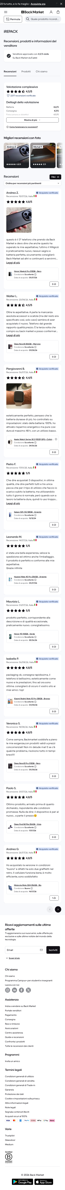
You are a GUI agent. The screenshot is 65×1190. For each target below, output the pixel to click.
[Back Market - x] (28, 990)
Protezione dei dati (14, 1094)
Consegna (10, 1019)
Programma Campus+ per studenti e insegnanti (28, 980)
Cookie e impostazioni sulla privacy (22, 1098)
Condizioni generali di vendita (19, 1080)
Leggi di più (13, 262)
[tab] (10, 71)
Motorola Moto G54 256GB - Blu (27, 885)
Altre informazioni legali (16, 1103)
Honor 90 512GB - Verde (24, 634)
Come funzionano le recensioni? (23, 127)
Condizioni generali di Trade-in (20, 1085)
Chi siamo (10, 976)
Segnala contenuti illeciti (17, 1111)
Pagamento (11, 1015)
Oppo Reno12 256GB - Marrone (27, 344)
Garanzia (9, 1089)
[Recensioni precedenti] (50, 909)
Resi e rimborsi (12, 1023)
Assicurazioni (11, 1028)
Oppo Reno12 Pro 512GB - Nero (27, 763)
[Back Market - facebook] (21, 990)
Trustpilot (10, 1135)
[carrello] (58, 12)
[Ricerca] (27, 19)
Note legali (10, 1107)
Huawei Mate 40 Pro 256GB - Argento (30, 576)
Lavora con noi (12, 984)
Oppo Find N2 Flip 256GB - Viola (27, 824)
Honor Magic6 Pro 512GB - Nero (27, 271)
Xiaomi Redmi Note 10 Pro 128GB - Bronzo (32, 698)
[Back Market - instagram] (7, 990)
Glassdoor (10, 1140)
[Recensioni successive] (58, 909)
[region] (32, 156)
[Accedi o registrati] (51, 12)
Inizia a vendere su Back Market (20, 1006)
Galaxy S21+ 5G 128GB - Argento (27, 512)
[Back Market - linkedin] (14, 990)
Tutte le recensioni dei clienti (19, 1046)
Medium (9, 1144)
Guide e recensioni (14, 1037)
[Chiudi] (61, 4)
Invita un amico (12, 1061)
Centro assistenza (14, 1032)
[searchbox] (45, 19)
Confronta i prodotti (15, 1041)
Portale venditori (13, 1010)
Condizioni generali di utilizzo (19, 1076)
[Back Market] (32, 12)
